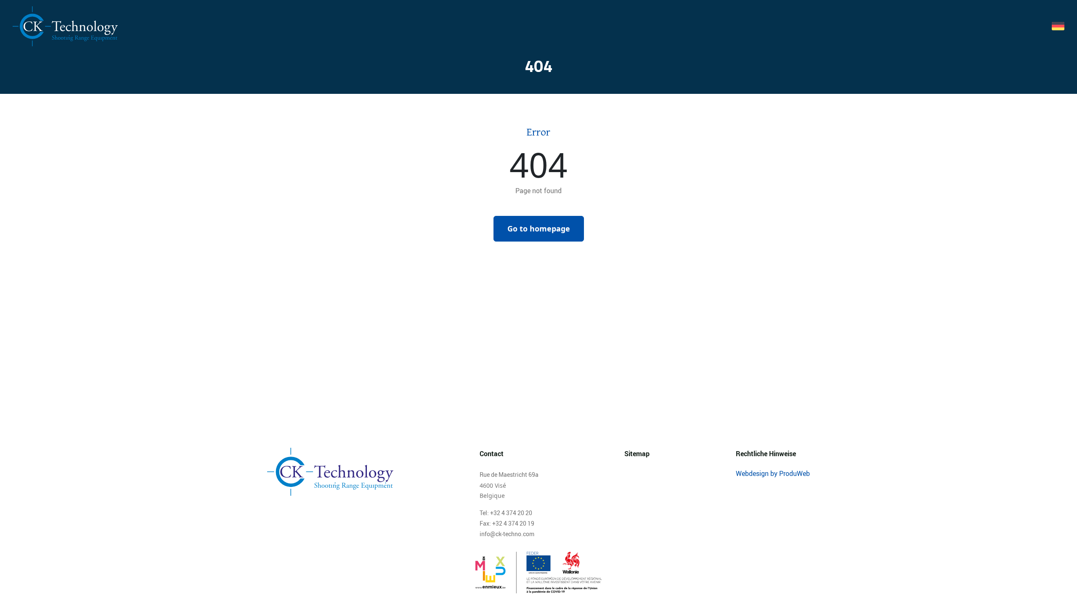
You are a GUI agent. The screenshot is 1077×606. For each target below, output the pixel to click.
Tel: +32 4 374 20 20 (506, 513)
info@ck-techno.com (507, 534)
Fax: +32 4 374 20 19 (507, 523)
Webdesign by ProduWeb (773, 473)
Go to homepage (538, 228)
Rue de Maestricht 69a (509, 474)
